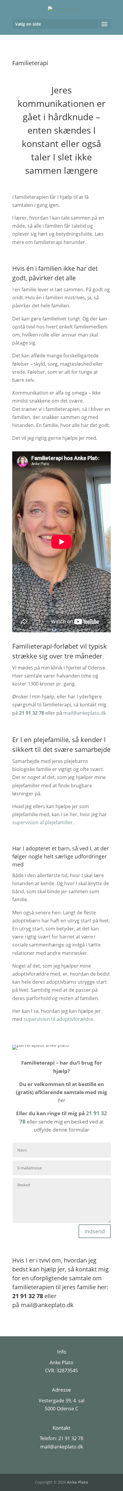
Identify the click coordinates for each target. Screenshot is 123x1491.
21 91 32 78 (31, 713)
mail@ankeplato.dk (84, 713)
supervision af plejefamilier (42, 822)
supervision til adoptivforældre (58, 1019)
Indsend (94, 1231)
